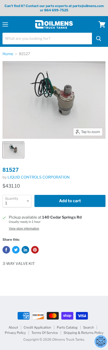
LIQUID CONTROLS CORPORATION (39, 177)
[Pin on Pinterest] (35, 250)
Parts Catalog (67, 327)
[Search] (98, 38)
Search (88, 327)
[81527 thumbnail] (13, 150)
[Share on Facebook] (6, 250)
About (13, 327)
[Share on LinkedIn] (25, 250)
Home (8, 54)
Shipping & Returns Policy (83, 333)
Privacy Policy (15, 333)
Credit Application (37, 327)
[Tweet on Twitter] (16, 250)
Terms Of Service (44, 333)
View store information (24, 228)
